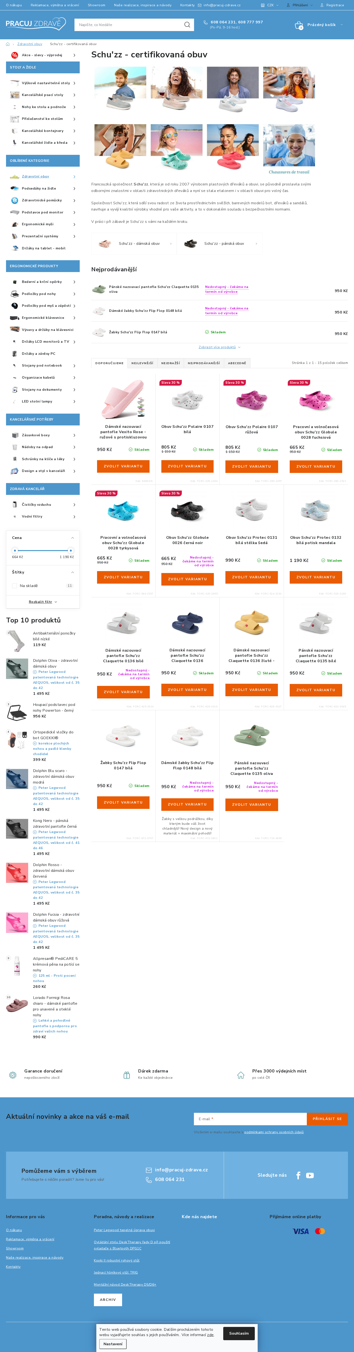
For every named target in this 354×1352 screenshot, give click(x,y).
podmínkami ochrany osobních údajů (274, 1132)
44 (187, 529)
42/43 (310, 642)
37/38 (188, 754)
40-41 (141, 418)
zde (210, 1335)
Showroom (96, 5)
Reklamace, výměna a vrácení (55, 5)
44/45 (129, 754)
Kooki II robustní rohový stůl (117, 1260)
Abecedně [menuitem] (237, 363)
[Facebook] (298, 1175)
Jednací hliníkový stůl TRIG (116, 1272)
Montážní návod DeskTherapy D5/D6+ (125, 1284)
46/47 (322, 642)
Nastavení (113, 1344)
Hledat (187, 25)
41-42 (105, 418)
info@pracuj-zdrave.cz (222, 5)
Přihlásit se (327, 1119)
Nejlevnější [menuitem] (142, 363)
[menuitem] (43, 55)
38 (187, 418)
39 (252, 418)
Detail (123, 466)
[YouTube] (310, 1175)
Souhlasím (239, 1333)
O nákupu (14, 5)
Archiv (108, 1299)
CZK (270, 5)
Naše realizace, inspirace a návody (142, 5)
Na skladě (46, 585)
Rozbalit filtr (40, 602)
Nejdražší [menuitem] (170, 363)
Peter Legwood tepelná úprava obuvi (124, 1230)
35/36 (188, 641)
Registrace (335, 5)
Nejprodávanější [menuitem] (204, 363)
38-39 (129, 418)
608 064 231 (223, 22)
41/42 (123, 642)
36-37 (117, 418)
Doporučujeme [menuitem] (109, 363)
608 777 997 (250, 22)
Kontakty (187, 5)
